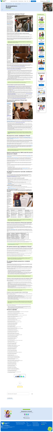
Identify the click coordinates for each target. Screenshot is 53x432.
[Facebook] (16, 376)
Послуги (28, 423)
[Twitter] (18, 376)
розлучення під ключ (13, 229)
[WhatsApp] (21, 376)
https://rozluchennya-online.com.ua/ (11, 132)
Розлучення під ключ (9, 156)
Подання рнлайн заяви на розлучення (12, 188)
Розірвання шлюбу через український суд (9, 103)
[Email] (20, 376)
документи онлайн (10, 183)
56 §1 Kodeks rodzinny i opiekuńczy (11, 86)
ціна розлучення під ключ (25, 168)
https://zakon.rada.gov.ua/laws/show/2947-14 (9, 116)
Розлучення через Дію (10, 186)
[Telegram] (23, 376)
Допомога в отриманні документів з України (20, 423)
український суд (8, 23)
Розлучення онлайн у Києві (36, 423)
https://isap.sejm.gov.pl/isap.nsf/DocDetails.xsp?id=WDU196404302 (19, 98)
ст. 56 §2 (13, 88)
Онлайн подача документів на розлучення (14, 138)
